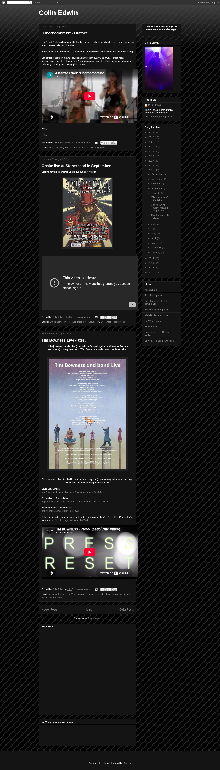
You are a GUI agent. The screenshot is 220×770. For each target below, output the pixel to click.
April (154, 238)
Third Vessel (151, 326)
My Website (151, 289)
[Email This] (102, 143)
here (50, 479)
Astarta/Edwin (53, 42)
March (155, 243)
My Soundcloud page (156, 309)
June (154, 228)
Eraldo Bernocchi (58, 322)
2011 (151, 272)
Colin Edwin (58, 13)
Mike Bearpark (78, 594)
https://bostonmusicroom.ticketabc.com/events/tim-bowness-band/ (75, 501)
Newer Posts (49, 609)
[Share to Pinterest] (115, 143)
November (157, 179)
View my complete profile (158, 116)
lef (98, 322)
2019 (151, 151)
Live (103, 322)
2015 (151, 170)
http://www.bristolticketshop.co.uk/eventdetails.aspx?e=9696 (72, 492)
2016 (151, 165)
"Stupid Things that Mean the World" (71, 520)
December (157, 174)
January (156, 252)
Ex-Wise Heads (153, 320)
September (157, 188)
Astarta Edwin (56, 147)
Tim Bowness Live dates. (64, 340)
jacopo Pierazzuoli (86, 322)
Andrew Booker (56, 594)
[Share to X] (108, 143)
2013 (151, 263)
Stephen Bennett (95, 594)
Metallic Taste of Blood (157, 315)
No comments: (83, 142)
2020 (151, 146)
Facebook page (153, 295)
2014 (151, 258)
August (155, 193)
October (156, 183)
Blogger (127, 763)
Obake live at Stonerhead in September (76, 166)
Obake (109, 322)
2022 (151, 137)
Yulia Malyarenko (97, 147)
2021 (151, 142)
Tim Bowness (55, 597)
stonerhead (119, 322)
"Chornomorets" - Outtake (65, 33)
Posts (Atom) (94, 618)
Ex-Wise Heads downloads (159, 340)
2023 (151, 132)
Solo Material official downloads (156, 302)
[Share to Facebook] (112, 143)
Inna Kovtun (71, 147)
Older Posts (126, 609)
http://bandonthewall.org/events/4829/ (60, 510)
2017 (151, 160)
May (154, 233)
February (156, 247)
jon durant (83, 147)
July (153, 224)
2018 (151, 156)
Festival (72, 322)
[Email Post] (95, 142)
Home (88, 609)
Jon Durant (106, 61)
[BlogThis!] (105, 143)
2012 (151, 267)
